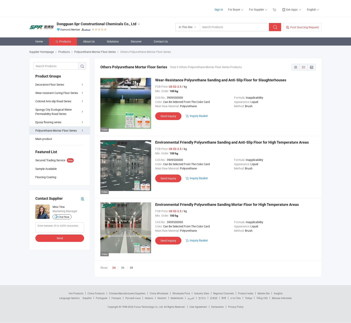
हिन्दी (224, 298)
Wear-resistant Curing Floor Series (56, 93)
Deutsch (161, 298)
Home (39, 41)
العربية (190, 298)
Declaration (217, 306)
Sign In (218, 9)
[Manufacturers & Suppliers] (55, 8)
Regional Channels (223, 293)
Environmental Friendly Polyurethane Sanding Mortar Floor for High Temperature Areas (227, 204)
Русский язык (133, 298)
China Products (96, 293)
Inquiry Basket (199, 116)
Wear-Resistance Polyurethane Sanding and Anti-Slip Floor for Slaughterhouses (220, 80)
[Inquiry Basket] (275, 9)
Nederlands (177, 298)
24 (114, 267)
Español (87, 298)
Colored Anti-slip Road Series (53, 101)
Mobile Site (264, 293)
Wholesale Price (181, 293)
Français (116, 298)
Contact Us (161, 41)
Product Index (245, 293)
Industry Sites (201, 293)
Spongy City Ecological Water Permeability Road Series (53, 112)
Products (65, 41)
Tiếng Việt (262, 298)
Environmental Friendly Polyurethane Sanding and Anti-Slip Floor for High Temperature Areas (232, 142)
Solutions (113, 41)
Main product (43, 139)
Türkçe (248, 298)
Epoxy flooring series (48, 122)
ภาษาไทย (235, 298)
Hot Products (76, 293)
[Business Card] (82, 198)
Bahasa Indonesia (282, 298)
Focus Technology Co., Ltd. (149, 306)
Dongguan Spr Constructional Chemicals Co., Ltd (96, 24)
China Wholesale (159, 293)
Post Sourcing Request (304, 27)
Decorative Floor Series (49, 84)
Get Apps (291, 9)
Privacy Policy (236, 306)
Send (60, 238)
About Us (89, 41)
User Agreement (198, 306)
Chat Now (63, 216)
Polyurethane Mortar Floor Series (56, 130)
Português (101, 298)
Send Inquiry (168, 116)
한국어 (202, 298)
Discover (136, 41)
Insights (278, 293)
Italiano (149, 298)
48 (131, 268)
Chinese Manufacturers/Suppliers (127, 293)
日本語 (213, 298)
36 (122, 268)
